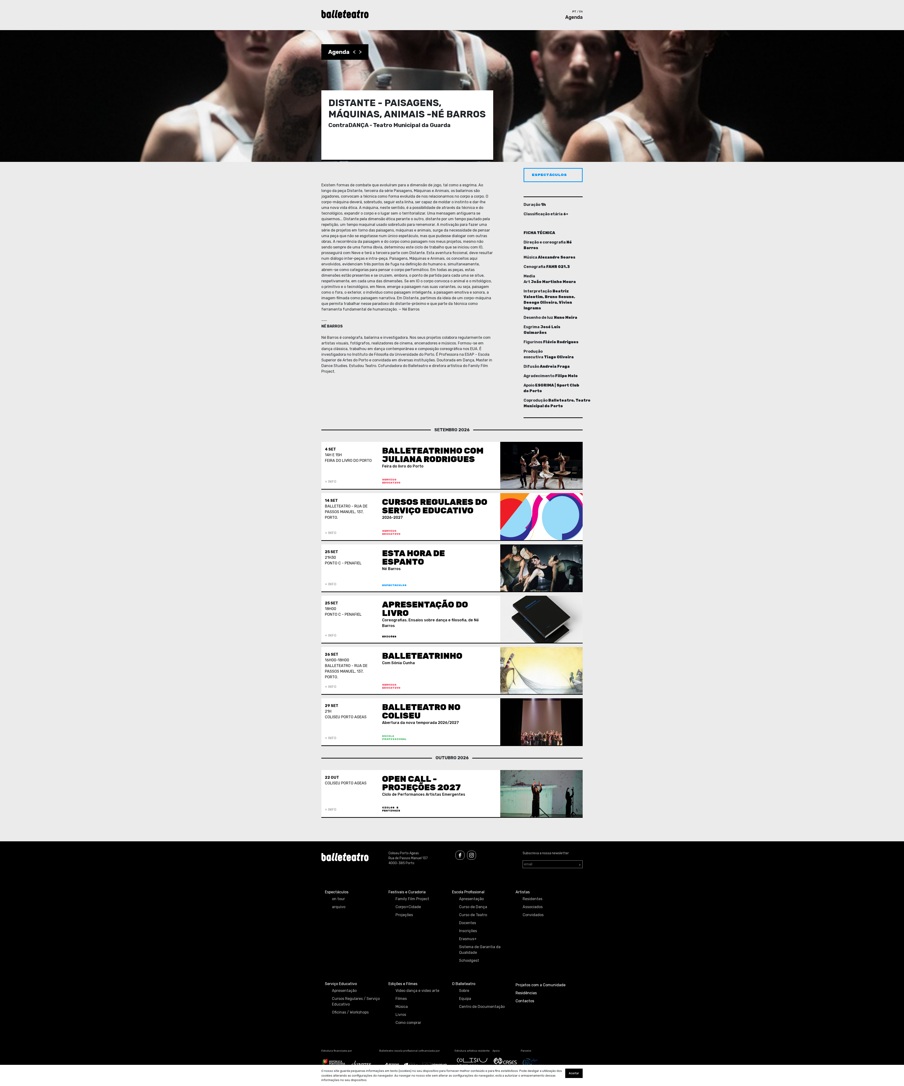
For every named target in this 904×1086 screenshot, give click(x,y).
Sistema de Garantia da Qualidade (479, 950)
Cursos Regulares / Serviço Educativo (356, 1001)
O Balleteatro (463, 984)
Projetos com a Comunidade (540, 985)
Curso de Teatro (473, 915)
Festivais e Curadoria (407, 892)
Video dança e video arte (417, 990)
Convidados (533, 915)
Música (402, 1006)
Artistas (523, 892)
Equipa (465, 998)
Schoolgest (469, 960)
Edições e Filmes (402, 984)
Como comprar (408, 1022)
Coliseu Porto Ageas (403, 853)
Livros (401, 1014)
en (581, 11)
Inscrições (468, 931)
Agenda (574, 17)
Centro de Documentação (482, 1006)
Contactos (525, 1001)
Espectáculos (336, 892)
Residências (526, 993)
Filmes (401, 998)
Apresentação (471, 899)
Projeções (404, 915)
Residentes (532, 899)
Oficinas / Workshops (350, 1012)
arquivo (338, 907)
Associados (533, 907)
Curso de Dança (473, 907)
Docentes (467, 923)
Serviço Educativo (341, 984)
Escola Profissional (468, 892)
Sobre (464, 990)
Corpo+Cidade (408, 907)
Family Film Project (412, 899)
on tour (338, 899)
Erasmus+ (468, 939)
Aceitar (574, 1073)
